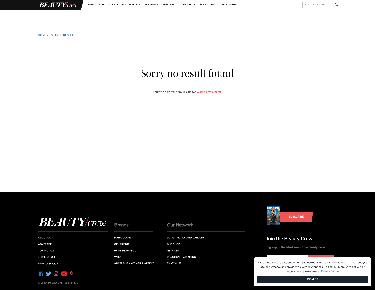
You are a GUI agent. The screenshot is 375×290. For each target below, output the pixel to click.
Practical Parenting (181, 257)
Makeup (113, 4)
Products (189, 4)
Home (42, 35)
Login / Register (315, 5)
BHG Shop (173, 244)
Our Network (180, 225)
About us (44, 237)
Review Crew (208, 4)
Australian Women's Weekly (134, 263)
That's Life (174, 263)
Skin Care (168, 4)
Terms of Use (47, 257)
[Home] (57, 5)
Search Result (62, 35)
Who (117, 257)
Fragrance (151, 4)
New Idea (173, 250)
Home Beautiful (125, 250)
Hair (101, 4)
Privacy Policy (48, 263)
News (91, 4)
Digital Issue (228, 4)
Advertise (45, 244)
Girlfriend (121, 244)
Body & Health (131, 4)
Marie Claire (122, 237)
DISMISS (312, 279)
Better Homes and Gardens (185, 237)
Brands (121, 225)
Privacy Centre (330, 271)
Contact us (46, 250)
